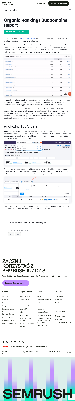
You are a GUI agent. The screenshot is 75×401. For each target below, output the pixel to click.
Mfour (22, 312)
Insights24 (23, 309)
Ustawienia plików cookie (53, 352)
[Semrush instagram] (7, 342)
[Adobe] (5, 346)
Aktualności (42, 303)
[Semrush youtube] (15, 342)
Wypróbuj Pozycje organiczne (16, 31)
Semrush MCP (25, 296)
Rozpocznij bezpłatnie (59, 3)
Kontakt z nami (43, 325)
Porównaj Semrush (8, 314)
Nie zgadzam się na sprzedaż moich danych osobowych (46, 320)
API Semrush (59, 303)
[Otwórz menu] (72, 3)
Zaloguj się (41, 3)
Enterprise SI (24, 306)
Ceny (4, 306)
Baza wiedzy (10, 10)
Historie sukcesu (8, 317)
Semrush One (7, 296)
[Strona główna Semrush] (7, 3)
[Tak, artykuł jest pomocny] (11, 234)
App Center (24, 315)
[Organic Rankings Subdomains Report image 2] (37, 165)
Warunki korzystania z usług (30, 352)
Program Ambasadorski (63, 322)
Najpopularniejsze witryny (26, 319)
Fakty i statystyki (8, 320)
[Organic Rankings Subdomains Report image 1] (37, 96)
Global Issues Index (44, 315)
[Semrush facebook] (19, 342)
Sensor (22, 326)
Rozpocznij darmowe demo (16, 283)
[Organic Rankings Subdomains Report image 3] (37, 202)
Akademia (58, 300)
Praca (40, 306)
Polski (69, 353)
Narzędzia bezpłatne (27, 323)
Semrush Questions (44, 300)
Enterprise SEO (25, 300)
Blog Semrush (60, 316)
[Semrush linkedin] (3, 342)
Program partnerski (9, 323)
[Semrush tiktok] (11, 342)
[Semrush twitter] (23, 342)
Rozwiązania (6, 303)
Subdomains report (28, 38)
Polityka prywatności (6, 352)
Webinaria (58, 319)
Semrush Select (43, 312)
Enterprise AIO (25, 303)
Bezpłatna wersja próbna (8, 310)
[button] (18, 234)
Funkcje (5, 300)
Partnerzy (41, 309)
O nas (40, 296)
